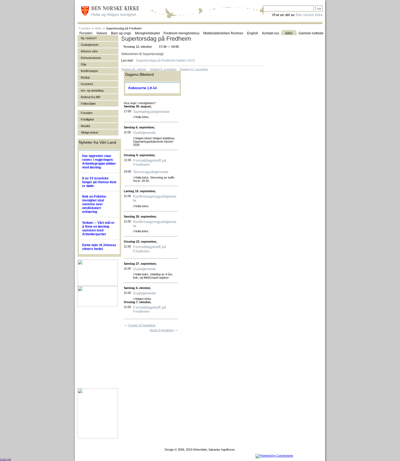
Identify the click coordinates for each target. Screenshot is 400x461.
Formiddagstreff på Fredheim (149, 162)
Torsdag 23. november (194, 69)
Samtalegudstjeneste (151, 112)
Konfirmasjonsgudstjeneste (154, 198)
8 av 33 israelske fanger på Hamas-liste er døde (99, 182)
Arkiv (98, 28)
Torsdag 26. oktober (133, 69)
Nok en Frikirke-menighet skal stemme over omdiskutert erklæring (94, 204)
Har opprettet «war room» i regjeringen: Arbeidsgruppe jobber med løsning (99, 161)
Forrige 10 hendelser (142, 325)
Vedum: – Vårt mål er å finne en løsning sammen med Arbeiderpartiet (98, 228)
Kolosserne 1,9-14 (142, 88)
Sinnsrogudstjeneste (150, 172)
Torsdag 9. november (163, 69)
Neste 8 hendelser (162, 330)
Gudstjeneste (144, 133)
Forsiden (85, 28)
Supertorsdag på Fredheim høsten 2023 (165, 60)
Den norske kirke (309, 15)
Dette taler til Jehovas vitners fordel (99, 247)
